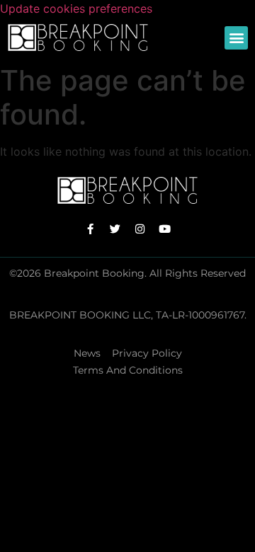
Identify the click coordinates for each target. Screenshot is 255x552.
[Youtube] (165, 228)
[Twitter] (115, 228)
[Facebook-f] (90, 228)
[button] (236, 38)
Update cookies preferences (76, 8)
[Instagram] (140, 228)
